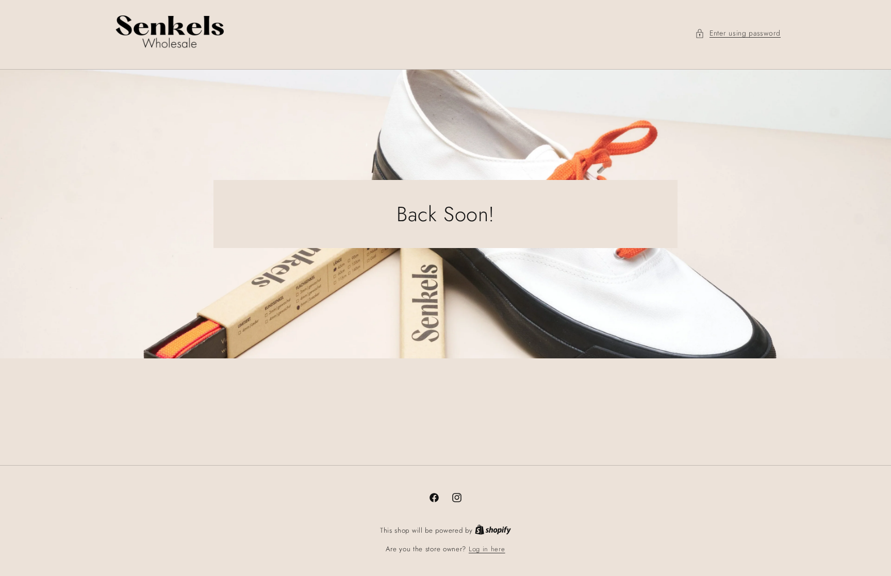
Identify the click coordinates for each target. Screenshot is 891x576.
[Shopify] (493, 530)
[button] (738, 33)
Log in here (487, 549)
